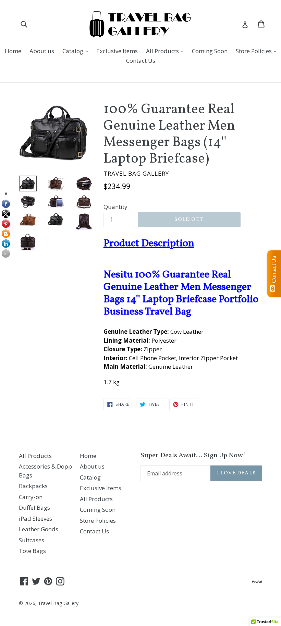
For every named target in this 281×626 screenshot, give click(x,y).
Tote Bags (32, 551)
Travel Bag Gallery (58, 603)
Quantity (115, 207)
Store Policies (258, 51)
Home (13, 51)
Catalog (76, 51)
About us (41, 51)
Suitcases (31, 540)
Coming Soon (210, 51)
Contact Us (140, 60)
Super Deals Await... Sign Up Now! (192, 455)
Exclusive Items (117, 51)
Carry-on (30, 497)
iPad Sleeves (35, 518)
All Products (166, 51)
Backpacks (33, 486)
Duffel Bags (34, 507)
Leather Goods (38, 529)
